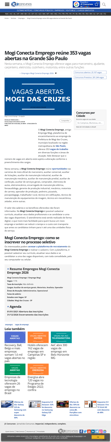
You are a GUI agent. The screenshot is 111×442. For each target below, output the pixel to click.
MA (44, 14)
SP (98, 14)
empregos (9, 325)
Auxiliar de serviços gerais (25, 287)
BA (26, 14)
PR (67, 14)
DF (33, 14)
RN (80, 14)
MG (55, 14)
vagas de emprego (22, 325)
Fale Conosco (20, 431)
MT (48, 14)
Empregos (59, 10)
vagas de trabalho (59, 149)
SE (101, 14)
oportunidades (59, 168)
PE (70, 14)
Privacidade (41, 431)
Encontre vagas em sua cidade (86, 119)
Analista (50, 287)
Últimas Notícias (24, 10)
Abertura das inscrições (25, 311)
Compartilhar (65, 121)
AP (18, 14)
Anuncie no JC (30, 431)
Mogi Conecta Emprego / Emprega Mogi (24, 277)
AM (22, 14)
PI (73, 14)
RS (83, 14)
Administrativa (29, 291)
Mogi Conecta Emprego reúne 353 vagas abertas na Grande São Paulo (49, 18)
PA (60, 14)
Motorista (41, 287)
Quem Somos (9, 431)
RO (87, 14)
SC (94, 14)
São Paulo (61, 145)
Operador (59, 287)
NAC (7, 14)
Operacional (42, 291)
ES (36, 14)
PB (63, 14)
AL (15, 14)
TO (105, 14)
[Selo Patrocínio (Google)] (86, 4)
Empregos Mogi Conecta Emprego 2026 (37, 73)
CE (29, 14)
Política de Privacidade (74, 436)
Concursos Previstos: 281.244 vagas (89, 77)
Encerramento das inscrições (27, 314)
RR (91, 14)
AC (11, 14)
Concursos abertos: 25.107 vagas (88, 72)
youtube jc (71, 10)
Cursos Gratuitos (86, 10)
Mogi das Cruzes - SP (23, 300)
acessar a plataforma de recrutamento (47, 246)
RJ (76, 14)
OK (98, 437)
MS (52, 14)
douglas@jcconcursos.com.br (15, 122)
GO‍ (40, 14)
